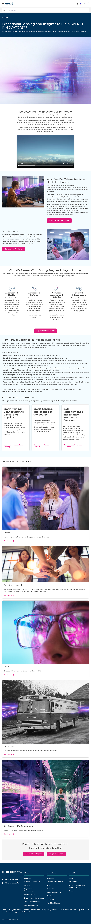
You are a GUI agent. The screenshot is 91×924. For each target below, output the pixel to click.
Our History (28, 878)
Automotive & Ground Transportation (77, 886)
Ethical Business (66, 910)
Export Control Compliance (34, 898)
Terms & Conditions (31, 905)
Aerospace (73, 882)
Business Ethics (29, 894)
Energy (71, 891)
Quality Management (32, 901)
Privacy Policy (46, 910)
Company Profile (79, 910)
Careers (27, 885)
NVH (48, 885)
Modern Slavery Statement (11, 910)
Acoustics (50, 878)
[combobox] (45, 10)
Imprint (26, 910)
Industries (73, 873)
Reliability (50, 889)
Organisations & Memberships (30, 890)
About (26, 873)
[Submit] (4, 10)
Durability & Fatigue (54, 892)
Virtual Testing (52, 899)
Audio (71, 878)
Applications (51, 873)
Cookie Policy (35, 910)
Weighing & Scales (53, 903)
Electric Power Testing (55, 882)
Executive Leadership (32, 882)
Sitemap (55, 910)
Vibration (50, 896)
